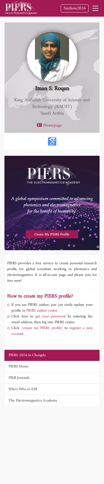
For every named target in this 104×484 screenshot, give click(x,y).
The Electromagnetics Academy (33, 400)
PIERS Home (19, 366)
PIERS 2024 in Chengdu (27, 355)
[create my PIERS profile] (42, 328)
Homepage (52, 126)
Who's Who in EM (23, 389)
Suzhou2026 (75, 8)
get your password (49, 316)
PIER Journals (19, 377)
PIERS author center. (42, 310)
